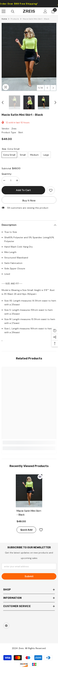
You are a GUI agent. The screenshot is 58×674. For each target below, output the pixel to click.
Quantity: (7, 173)
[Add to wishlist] (51, 190)
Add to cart (23, 190)
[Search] (13, 11)
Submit (29, 576)
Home (4, 19)
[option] (29, 57)
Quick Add (26, 529)
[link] (29, 442)
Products (15, 19)
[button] (47, 88)
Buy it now (29, 200)
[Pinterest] (6, 626)
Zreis (13, 128)
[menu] (3, 11)
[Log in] (45, 11)
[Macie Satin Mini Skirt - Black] (29, 490)
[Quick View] (40, 476)
